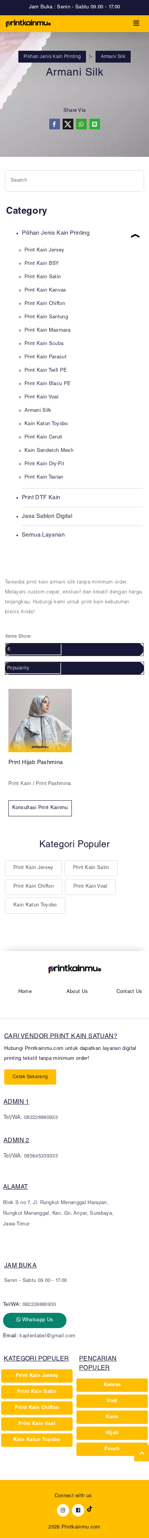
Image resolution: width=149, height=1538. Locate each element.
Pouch (112, 1449)
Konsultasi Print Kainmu (40, 808)
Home (25, 992)
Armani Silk (113, 57)
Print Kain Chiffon (33, 886)
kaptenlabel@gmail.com (47, 1336)
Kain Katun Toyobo (35, 905)
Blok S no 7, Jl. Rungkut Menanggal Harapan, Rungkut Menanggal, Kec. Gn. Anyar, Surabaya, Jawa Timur (58, 1214)
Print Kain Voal (90, 886)
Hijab (112, 1433)
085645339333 (41, 1156)
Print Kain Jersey (33, 868)
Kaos (112, 1417)
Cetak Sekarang (30, 1077)
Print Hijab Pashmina (35, 763)
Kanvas (112, 1385)
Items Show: (18, 636)
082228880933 (41, 1118)
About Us (77, 992)
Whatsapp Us (37, 1320)
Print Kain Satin (91, 868)
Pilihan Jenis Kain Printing (52, 57)
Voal (112, 1401)
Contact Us (130, 992)
